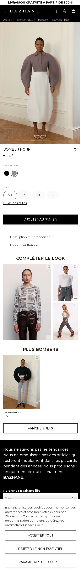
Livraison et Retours (24, 245)
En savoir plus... (34, 525)
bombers (42, 19)
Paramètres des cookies (40, 562)
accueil (7, 19)
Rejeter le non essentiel (40, 549)
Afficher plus (40, 428)
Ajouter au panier (40, 219)
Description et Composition (30, 237)
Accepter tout (40, 535)
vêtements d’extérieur (24, 19)
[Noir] (6, 173)
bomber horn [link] (60, 19)
